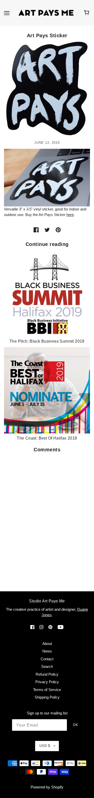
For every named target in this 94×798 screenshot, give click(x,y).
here (70, 214)
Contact (47, 659)
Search (47, 666)
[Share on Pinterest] (58, 230)
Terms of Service (47, 689)
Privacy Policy (47, 682)
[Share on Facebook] (36, 230)
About (47, 643)
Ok (75, 725)
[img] (32, 627)
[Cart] (87, 13)
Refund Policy (47, 674)
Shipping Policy (47, 697)
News (47, 651)
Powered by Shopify (47, 787)
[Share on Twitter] (47, 230)
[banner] (46, 12)
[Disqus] (47, 519)
